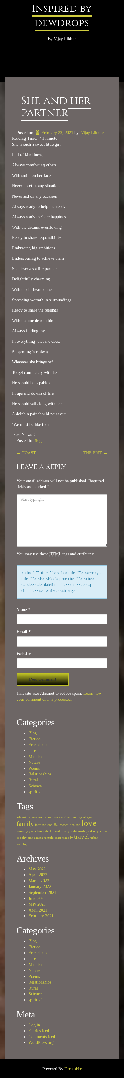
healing (75, 824)
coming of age (82, 817)
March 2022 (39, 881)
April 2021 (38, 910)
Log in (34, 1025)
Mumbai (36, 756)
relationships (80, 831)
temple (49, 837)
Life (32, 750)
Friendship (38, 744)
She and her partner (56, 107)
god (50, 824)
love (89, 823)
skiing (94, 831)
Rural (33, 780)
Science (35, 786)
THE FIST (95, 453)
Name (23, 610)
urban (94, 837)
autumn (53, 817)
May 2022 (37, 869)
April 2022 (38, 875)
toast (58, 837)
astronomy (39, 817)
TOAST (26, 453)
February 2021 (41, 916)
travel (81, 836)
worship (22, 844)
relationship (62, 831)
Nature (34, 762)
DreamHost (74, 1069)
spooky (22, 837)
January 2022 (40, 886)
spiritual (35, 792)
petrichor (35, 831)
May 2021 (37, 904)
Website (24, 654)
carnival (64, 817)
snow (103, 831)
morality (22, 831)
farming (40, 824)
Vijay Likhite (92, 132)
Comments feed (42, 1037)
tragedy (67, 837)
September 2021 (42, 892)
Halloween (61, 824)
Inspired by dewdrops (62, 16)
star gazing (35, 837)
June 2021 (37, 898)
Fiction (35, 739)
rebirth (48, 831)
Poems (34, 768)
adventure (23, 817)
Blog (37, 440)
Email (24, 631)
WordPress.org (41, 1042)
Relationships (40, 774)
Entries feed (39, 1031)
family (25, 823)
